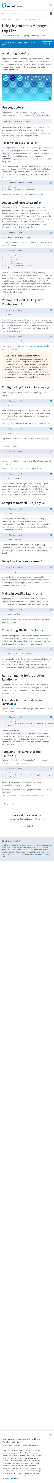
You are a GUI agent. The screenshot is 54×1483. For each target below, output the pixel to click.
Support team (21, 854)
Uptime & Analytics (29, 19)
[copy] (51, 183)
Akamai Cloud (6, 19)
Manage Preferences (11, 1478)
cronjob (21, 148)
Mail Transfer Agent (37, 346)
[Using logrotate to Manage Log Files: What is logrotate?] (28, 53)
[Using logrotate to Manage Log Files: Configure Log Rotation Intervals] (47, 387)
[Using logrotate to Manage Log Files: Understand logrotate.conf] (39, 203)
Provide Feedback (27, 826)
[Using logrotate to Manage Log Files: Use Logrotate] (22, 107)
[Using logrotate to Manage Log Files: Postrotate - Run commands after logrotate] (15, 755)
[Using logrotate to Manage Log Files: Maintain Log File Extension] (40, 593)
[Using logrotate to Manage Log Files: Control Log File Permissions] (42, 630)
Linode (42, 35)
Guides (17, 19)
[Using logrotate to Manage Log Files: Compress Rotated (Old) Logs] (43, 503)
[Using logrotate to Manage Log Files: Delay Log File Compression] (41, 561)
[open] (3, 14)
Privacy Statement (32, 1473)
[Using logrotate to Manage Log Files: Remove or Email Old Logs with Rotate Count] (21, 304)
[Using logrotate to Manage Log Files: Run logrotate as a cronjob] (35, 143)
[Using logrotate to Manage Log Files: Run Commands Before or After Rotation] (15, 679)
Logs (40, 19)
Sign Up (47, 43)
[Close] (51, 1435)
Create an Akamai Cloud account (14, 42)
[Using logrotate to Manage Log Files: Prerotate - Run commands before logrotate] (15, 703)
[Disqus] (27, 898)
